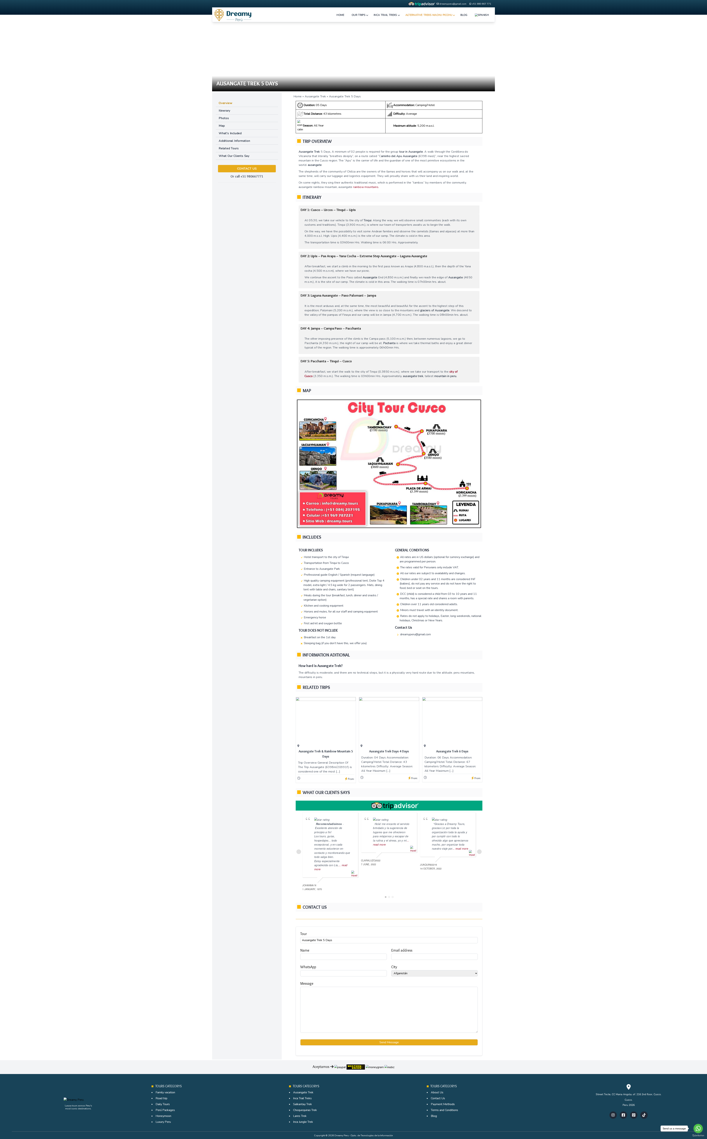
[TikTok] (644, 1115)
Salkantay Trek (302, 1104)
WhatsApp (308, 967)
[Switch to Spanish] (482, 15)
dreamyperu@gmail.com (452, 4)
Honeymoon (163, 1116)
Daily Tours (163, 1104)
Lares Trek (300, 1116)
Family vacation (165, 1092)
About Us (437, 1092)
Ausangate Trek (315, 96)
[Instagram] (613, 1115)
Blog (434, 1116)
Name (304, 950)
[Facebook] (623, 1115)
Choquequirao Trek (305, 1110)
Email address (401, 950)
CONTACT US (247, 169)
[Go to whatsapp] (698, 1128)
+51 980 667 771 (481, 4)
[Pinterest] (633, 1115)
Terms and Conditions (444, 1110)
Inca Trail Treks (302, 1098)
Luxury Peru (163, 1122)
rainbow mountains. (366, 187)
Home (297, 96)
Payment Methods (443, 1104)
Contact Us (438, 1098)
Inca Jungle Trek (303, 1122)
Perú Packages (165, 1110)
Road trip (161, 1098)
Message (306, 983)
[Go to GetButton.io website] (698, 1135)
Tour (303, 934)
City (394, 967)
